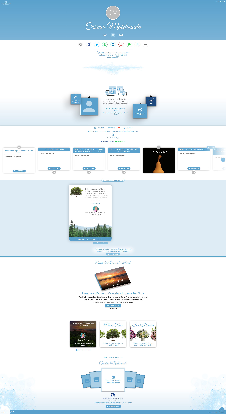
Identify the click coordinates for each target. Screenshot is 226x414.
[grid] (113, 103)
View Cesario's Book (113, 305)
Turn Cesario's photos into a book (115, 109)
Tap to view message (84, 350)
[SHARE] (137, 44)
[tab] (99, 127)
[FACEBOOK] (88, 44)
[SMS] (129, 44)
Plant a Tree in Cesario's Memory (91, 239)
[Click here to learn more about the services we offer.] (113, 397)
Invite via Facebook (108, 141)
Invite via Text (121, 141)
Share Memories (114, 406)
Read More (96, 203)
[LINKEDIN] (113, 44)
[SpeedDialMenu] (221, 409)
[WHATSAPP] (105, 44)
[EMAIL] (121, 44)
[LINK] (145, 44)
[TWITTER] (96, 44)
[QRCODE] (80, 44)
